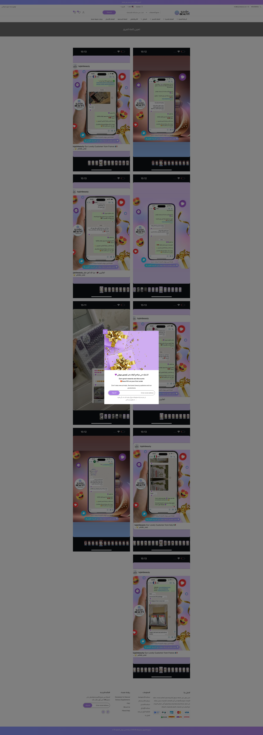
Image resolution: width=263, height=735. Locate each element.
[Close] (105, 332)
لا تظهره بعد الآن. (130, 400)
